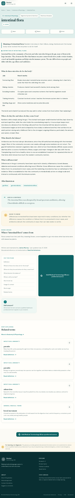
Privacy (60, 495)
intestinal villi (46, 125)
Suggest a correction (7, 486)
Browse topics (43, 464)
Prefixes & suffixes (44, 466)
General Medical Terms (12, 406)
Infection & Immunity (12, 341)
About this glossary (6, 478)
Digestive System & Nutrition (29, 16)
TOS (65, 495)
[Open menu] (65, 3)
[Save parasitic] (69, 364)
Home (3, 10)
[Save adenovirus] (69, 386)
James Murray (24, 248)
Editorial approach (6, 480)
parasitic (7, 368)
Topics (8, 10)
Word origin (7, 288)
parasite (7, 347)
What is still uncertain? (11, 277)
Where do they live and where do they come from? (19, 269)
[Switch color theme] (71, 3)
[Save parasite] (69, 343)
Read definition (10, 355)
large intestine (6, 57)
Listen (7, 24)
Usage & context (9, 284)
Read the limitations (34, 250)
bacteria (51, 142)
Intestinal (4, 54)
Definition (6, 262)
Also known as (8, 281)
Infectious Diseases (46, 16)
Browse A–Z (42, 461)
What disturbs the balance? (12, 273)
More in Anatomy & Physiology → (12, 334)
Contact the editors (6, 483)
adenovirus (8, 389)
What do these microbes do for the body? (16, 266)
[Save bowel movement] (69, 407)
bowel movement (10, 411)
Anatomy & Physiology (18, 10)
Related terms (8, 292)
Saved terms (42, 469)
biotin (6, 111)
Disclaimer (71, 495)
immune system (40, 59)
